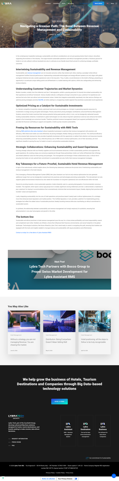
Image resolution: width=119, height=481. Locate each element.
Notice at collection (48, 479)
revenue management (34, 73)
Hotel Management (59, 21)
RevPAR (41, 100)
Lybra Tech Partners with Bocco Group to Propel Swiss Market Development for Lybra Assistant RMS (59, 270)
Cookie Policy (60, 473)
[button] (114, 3)
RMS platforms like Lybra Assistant (32, 131)
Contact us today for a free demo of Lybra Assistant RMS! (33, 232)
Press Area (69, 473)
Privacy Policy (50, 473)
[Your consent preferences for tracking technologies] (3, 478)
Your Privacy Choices (65, 479)
